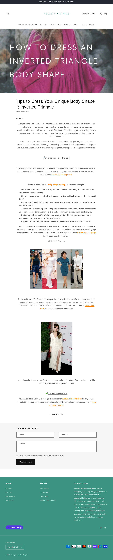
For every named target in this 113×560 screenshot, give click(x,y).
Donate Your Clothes (48, 500)
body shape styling (56, 185)
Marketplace (10, 496)
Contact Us (10, 500)
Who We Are (44, 488)
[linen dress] (56, 158)
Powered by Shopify (21, 555)
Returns (8, 492)
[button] (8, 13)
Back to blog (58, 414)
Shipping (9, 488)
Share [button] (21, 118)
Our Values (44, 492)
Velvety (13, 555)
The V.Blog (44, 496)
